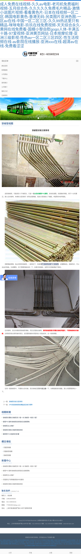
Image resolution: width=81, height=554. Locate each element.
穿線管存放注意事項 (15, 401)
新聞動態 (4, 70)
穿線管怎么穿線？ (9, 426)
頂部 (70, 553)
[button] (78, 70)
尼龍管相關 (7, 447)
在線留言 (4, 95)
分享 (10, 553)
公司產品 (4, 74)
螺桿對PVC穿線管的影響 (11, 434)
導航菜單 (5, 61)
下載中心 (4, 78)
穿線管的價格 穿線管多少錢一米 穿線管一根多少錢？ (20, 417)
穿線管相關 (7, 455)
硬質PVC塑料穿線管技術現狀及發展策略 (16, 422)
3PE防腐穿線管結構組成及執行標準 (20, 405)
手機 (30, 553)
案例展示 (4, 83)
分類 (50, 553)
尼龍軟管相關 (7, 451)
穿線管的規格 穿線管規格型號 (13, 430)
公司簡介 (4, 87)
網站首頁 (4, 66)
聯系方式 (4, 91)
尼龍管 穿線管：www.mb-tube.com (64, 523)
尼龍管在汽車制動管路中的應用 (13, 479)
